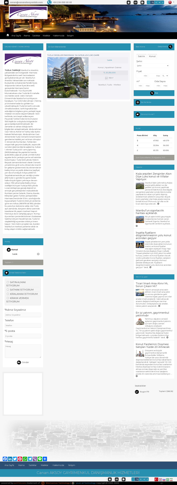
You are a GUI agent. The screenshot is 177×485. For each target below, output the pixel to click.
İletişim (70, 35)
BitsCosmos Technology (57, 483)
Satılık (25, 254)
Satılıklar (36, 35)
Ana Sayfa (16, 35)
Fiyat (139, 71)
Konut (14, 249)
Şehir (139, 61)
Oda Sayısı (160, 81)
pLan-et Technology (86, 483)
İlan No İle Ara (146, 102)
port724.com (20, 483)
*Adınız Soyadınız (15, 309)
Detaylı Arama (163, 47)
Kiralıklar (46, 35)
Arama (27, 35)
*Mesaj (9, 341)
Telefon (9, 320)
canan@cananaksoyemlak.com (26, 2)
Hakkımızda (58, 35)
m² (138, 81)
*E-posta (10, 330)
